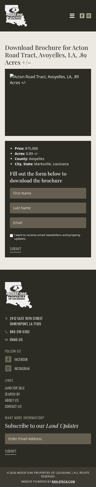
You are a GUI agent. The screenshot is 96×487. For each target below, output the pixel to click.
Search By (12, 394)
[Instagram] (88, 15)
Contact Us (13, 406)
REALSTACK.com (63, 481)
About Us (11, 400)
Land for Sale (15, 387)
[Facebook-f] (82, 15)
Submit (15, 248)
